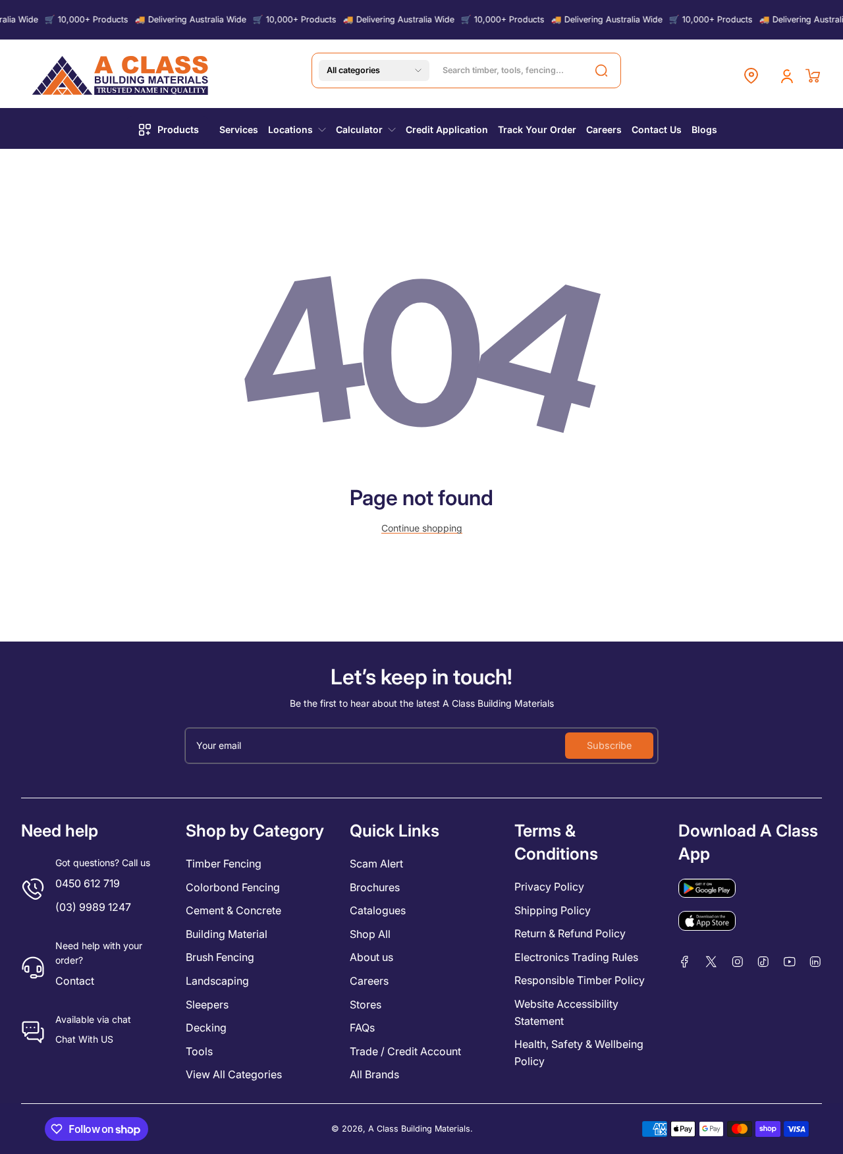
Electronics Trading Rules (576, 957)
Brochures (375, 887)
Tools (199, 1051)
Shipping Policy (552, 910)
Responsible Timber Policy (579, 980)
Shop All (370, 934)
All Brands (374, 1074)
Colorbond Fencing (233, 887)
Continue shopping (421, 528)
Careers (369, 980)
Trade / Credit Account (405, 1051)
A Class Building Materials (419, 1129)
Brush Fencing (220, 957)
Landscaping (217, 980)
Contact (74, 980)
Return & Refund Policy (570, 933)
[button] (374, 70)
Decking (206, 1027)
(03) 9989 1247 (93, 907)
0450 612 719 (87, 883)
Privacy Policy (549, 886)
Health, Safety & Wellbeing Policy (578, 1052)
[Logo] (121, 75)
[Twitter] (711, 962)
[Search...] (601, 70)
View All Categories (234, 1074)
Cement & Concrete (233, 910)
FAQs (362, 1027)
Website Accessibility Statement (566, 1012)
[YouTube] (789, 962)
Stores (365, 1004)
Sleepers (207, 1004)
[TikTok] (763, 962)
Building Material (226, 934)
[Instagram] (737, 962)
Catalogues (378, 910)
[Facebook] (685, 962)
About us (371, 957)
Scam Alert (376, 863)
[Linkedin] (815, 962)
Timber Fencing (223, 863)
